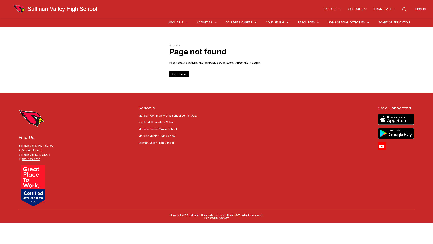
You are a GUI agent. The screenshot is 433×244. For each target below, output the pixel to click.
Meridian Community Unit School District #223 (168, 115)
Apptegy (224, 217)
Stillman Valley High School (156, 142)
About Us (175, 22)
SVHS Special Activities (346, 22)
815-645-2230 (31, 159)
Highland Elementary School (156, 122)
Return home (179, 74)
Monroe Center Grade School (157, 129)
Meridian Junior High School (156, 136)
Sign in (420, 9)
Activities (204, 22)
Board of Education (394, 22)
